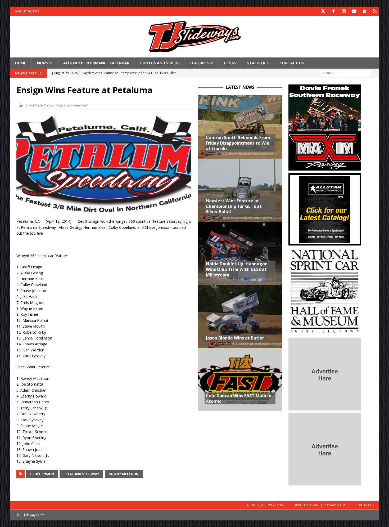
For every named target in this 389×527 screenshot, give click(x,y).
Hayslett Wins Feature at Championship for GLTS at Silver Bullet (234, 206)
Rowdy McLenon (124, 474)
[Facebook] (333, 11)
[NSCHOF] (324, 332)
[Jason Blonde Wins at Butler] (240, 316)
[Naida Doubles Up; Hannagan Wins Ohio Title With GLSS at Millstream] (240, 253)
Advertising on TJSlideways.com (319, 505)
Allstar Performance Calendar (96, 62)
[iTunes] (364, 11)
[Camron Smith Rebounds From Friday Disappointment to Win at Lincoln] (240, 126)
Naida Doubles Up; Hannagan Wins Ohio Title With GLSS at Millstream (237, 269)
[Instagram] (343, 11)
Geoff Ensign (42, 474)
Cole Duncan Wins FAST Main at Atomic (239, 398)
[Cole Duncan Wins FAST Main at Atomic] (240, 379)
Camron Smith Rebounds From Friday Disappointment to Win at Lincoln (238, 143)
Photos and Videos (159, 62)
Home (20, 62)
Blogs (230, 62)
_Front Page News (38, 105)
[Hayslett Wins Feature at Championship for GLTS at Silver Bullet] (240, 190)
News (42, 62)
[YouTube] (354, 11)
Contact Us (291, 62)
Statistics (258, 62)
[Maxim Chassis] (324, 167)
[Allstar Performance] (324, 242)
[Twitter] (323, 11)
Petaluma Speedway (71, 105)
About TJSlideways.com (265, 505)
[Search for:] (346, 72)
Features (199, 62)
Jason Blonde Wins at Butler (235, 338)
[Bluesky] (374, 11)
